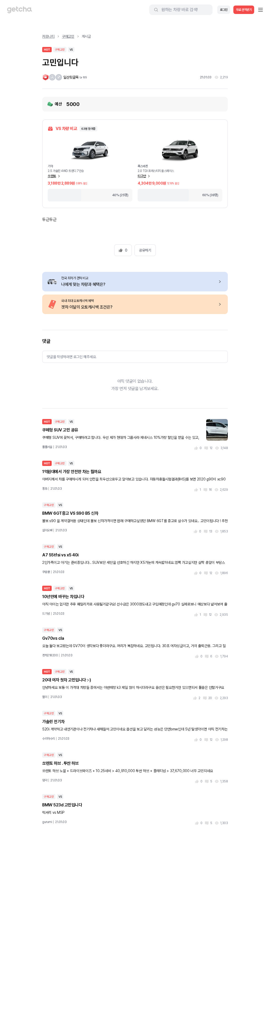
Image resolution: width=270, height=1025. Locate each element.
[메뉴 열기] (260, 10)
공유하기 (145, 250)
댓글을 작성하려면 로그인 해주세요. (72, 357)
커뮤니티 (48, 36)
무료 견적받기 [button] (244, 10)
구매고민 (68, 36)
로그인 (224, 10)
